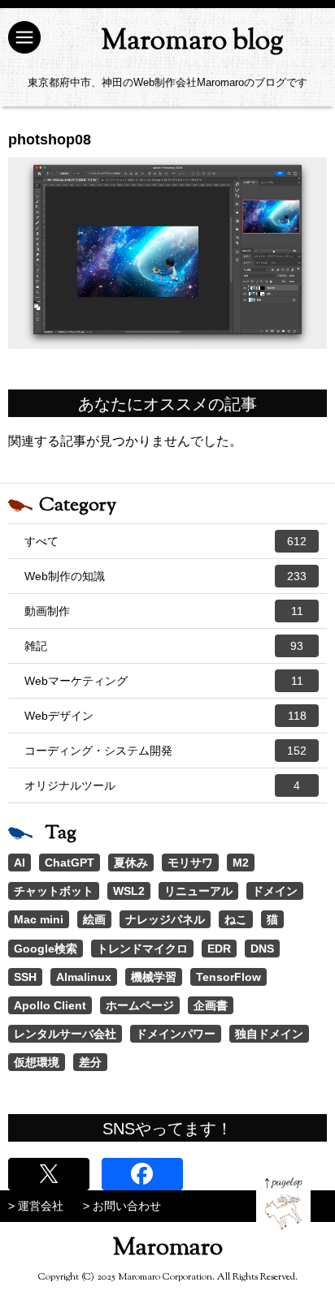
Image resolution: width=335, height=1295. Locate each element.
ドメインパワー (175, 1033)
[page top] (283, 1203)
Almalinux (83, 976)
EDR (219, 948)
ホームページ (140, 1005)
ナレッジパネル (165, 919)
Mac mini (38, 919)
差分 (90, 1062)
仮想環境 (36, 1062)
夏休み (131, 862)
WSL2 (129, 890)
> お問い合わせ (122, 1205)
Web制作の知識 (165, 576)
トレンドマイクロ (142, 948)
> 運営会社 (35, 1205)
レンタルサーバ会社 (65, 1033)
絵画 (94, 919)
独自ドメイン (269, 1033)
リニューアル (198, 890)
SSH (25, 976)
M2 (241, 862)
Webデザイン (165, 715)
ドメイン (275, 890)
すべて (165, 541)
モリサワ (190, 862)
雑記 (163, 645)
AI (19, 862)
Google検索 (45, 948)
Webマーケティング (163, 680)
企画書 (211, 1005)
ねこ (235, 919)
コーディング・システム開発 (165, 750)
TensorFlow (228, 976)
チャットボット (54, 890)
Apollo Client (50, 1005)
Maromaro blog (192, 42)
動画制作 (163, 610)
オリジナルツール (162, 785)
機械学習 (153, 976)
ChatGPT (69, 862)
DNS (262, 948)
